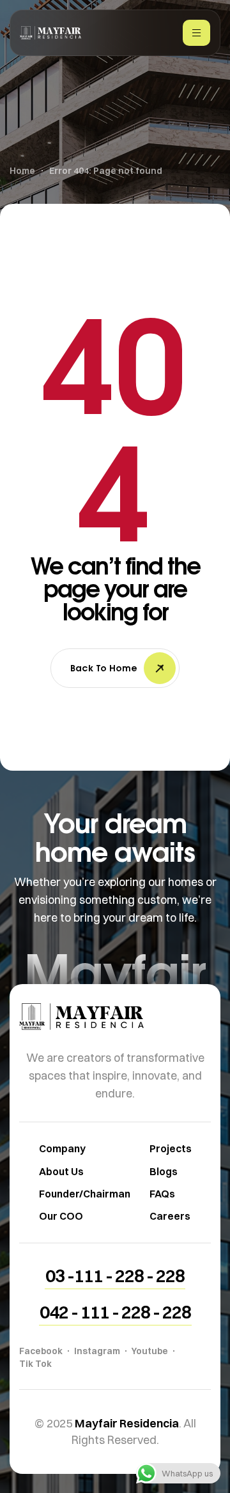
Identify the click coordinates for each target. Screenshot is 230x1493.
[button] (115, 1275)
